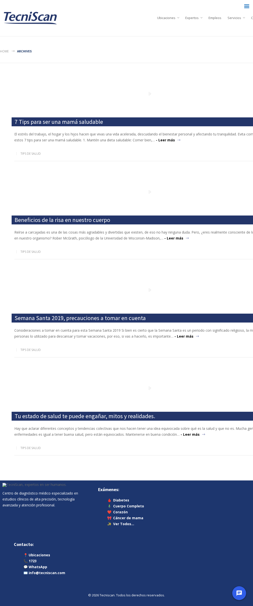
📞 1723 (30, 561)
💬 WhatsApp (35, 566)
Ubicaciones (166, 17)
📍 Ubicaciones (36, 555)
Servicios (234, 17)
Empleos (215, 17)
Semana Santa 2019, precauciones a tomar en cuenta (80, 318)
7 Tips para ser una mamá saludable (59, 122)
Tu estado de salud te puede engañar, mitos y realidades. (85, 416)
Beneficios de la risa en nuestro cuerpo (62, 220)
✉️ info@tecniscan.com (44, 572)
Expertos (192, 17)
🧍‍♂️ (125, 506)
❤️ (117, 512)
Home (4, 51)
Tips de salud (31, 154)
